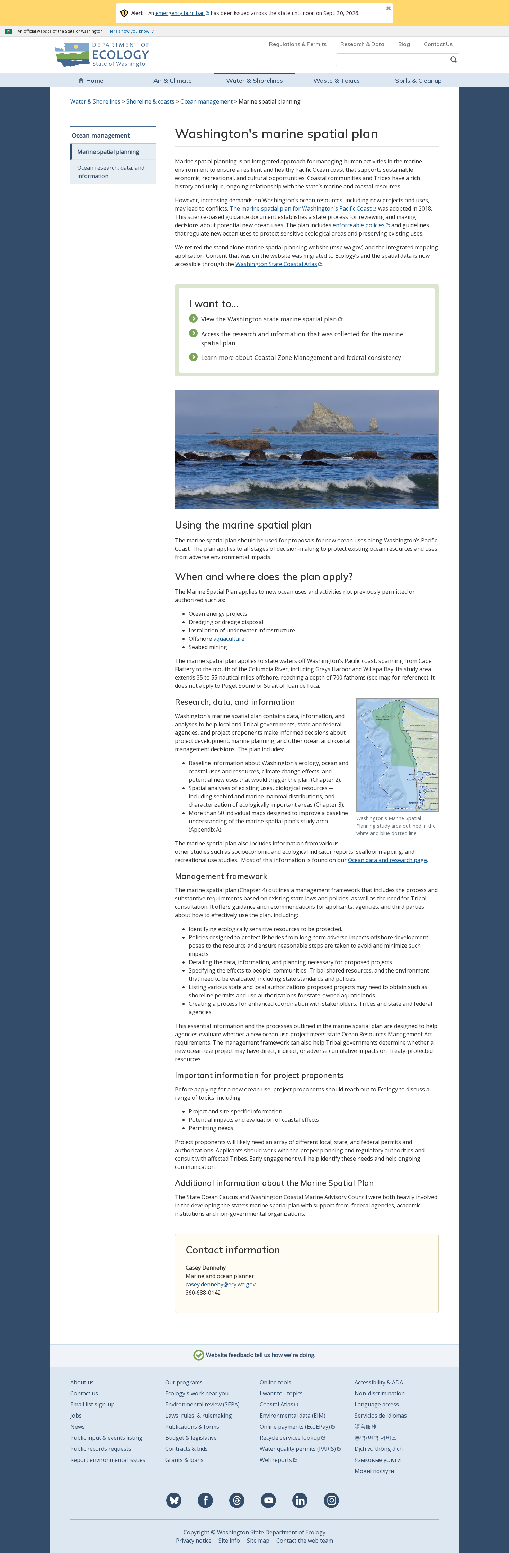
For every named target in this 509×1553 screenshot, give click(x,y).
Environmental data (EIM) (292, 1415)
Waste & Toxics (336, 81)
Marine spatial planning (108, 152)
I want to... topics (281, 1393)
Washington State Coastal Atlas (276, 264)
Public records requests (100, 1449)
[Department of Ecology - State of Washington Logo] (94, 55)
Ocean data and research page (387, 860)
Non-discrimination (380, 1393)
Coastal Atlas (276, 1404)
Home (95, 81)
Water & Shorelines (254, 81)
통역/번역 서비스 (376, 1437)
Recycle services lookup (290, 1437)
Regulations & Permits (298, 44)
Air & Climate (172, 81)
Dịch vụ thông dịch (379, 1449)
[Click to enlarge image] (397, 755)
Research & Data (362, 44)
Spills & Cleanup (418, 81)
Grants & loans (184, 1460)
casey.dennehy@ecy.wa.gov (221, 1284)
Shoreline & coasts (150, 101)
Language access (377, 1404)
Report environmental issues (107, 1460)
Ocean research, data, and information (110, 172)
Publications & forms (192, 1426)
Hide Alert (373, 9)
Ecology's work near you (197, 1393)
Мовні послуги (374, 1471)
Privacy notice (194, 1540)
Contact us (84, 1393)
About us (82, 1382)
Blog (404, 44)
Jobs (76, 1415)
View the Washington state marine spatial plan (269, 319)
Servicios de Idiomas (381, 1415)
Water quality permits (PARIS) (298, 1449)
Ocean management (206, 101)
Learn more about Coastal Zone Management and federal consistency (301, 357)
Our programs (184, 1382)
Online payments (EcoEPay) (295, 1426)
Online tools (275, 1382)
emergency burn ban (180, 12)
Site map (258, 1540)
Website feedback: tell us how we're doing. (260, 1355)
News (77, 1426)
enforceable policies (359, 225)
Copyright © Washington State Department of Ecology (254, 1532)
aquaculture (228, 638)
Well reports (276, 1460)
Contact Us (438, 44)
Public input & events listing (106, 1437)
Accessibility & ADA (379, 1382)
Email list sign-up (92, 1404)
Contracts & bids (186, 1449)
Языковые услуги (378, 1460)
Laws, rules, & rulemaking (198, 1415)
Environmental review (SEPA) (202, 1404)
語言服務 (366, 1426)
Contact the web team (304, 1540)
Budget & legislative (191, 1437)
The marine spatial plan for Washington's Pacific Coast (301, 208)
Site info (229, 1540)
